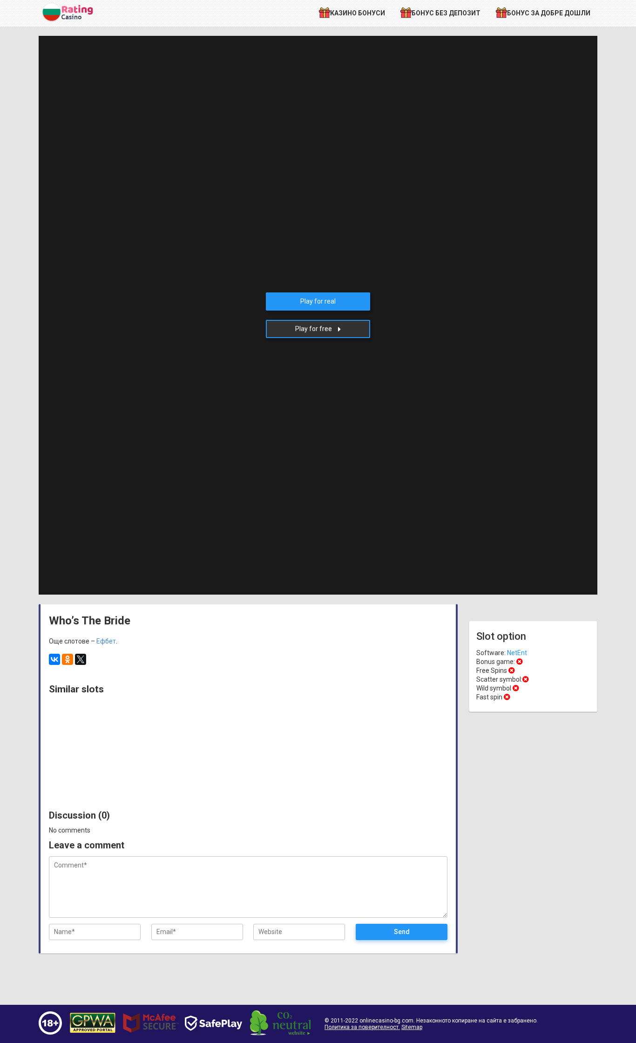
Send (402, 931)
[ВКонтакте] (54, 659)
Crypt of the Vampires (246, 762)
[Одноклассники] (67, 659)
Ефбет (106, 641)
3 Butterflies (166, 762)
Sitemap (411, 1027)
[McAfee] (150, 1037)
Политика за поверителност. (362, 1027)
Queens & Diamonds (326, 762)
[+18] (50, 1032)
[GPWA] (92, 1033)
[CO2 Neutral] (280, 1033)
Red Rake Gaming (87, 707)
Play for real (318, 301)
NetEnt (517, 653)
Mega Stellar (405, 762)
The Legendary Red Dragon (86, 758)
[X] (80, 659)
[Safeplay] (213, 1039)
